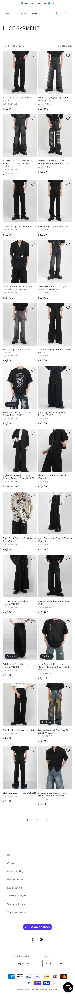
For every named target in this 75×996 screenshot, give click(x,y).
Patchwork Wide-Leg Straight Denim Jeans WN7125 (52, 288)
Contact (12, 863)
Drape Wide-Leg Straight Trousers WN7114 (54, 351)
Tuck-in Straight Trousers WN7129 (19, 226)
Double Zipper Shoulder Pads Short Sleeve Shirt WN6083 (52, 794)
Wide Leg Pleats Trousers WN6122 (19, 729)
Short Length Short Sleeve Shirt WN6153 (53, 477)
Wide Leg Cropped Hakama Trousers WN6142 (16, 602)
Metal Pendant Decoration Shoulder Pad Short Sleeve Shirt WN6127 (53, 667)
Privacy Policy (15, 871)
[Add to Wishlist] (32, 55)
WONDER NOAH (31, 989)
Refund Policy (15, 879)
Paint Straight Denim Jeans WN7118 (16, 351)
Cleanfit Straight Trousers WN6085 (20, 792)
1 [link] (27, 819)
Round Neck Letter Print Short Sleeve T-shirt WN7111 (18, 413)
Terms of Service (16, 895)
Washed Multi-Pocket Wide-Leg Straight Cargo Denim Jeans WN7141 (18, 163)
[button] (7, 14)
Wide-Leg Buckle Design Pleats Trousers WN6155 (53, 413)
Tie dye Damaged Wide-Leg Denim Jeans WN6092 (55, 731)
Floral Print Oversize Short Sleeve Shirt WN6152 (19, 539)
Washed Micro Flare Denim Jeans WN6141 (54, 602)
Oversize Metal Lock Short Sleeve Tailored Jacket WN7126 (19, 288)
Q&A (9, 855)
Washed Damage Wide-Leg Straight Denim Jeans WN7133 (53, 162)
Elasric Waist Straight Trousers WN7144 (18, 99)
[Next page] (47, 820)
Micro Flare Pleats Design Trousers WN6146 (55, 539)
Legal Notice (14, 887)
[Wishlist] (58, 14)
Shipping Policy (16, 904)
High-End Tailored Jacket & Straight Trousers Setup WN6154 (18, 477)
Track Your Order (17, 912)
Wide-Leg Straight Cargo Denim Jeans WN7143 (53, 99)
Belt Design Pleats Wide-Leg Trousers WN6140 (17, 665)
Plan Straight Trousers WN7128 (53, 226)
